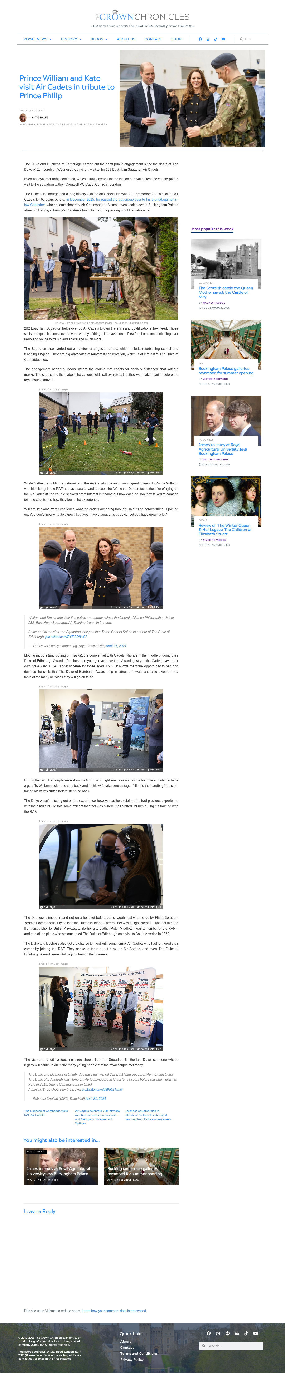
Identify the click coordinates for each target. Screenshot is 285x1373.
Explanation (206, 283)
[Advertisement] (222, 190)
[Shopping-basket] (237, 1333)
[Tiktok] (215, 39)
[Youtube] (223, 39)
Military (29, 124)
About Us (126, 39)
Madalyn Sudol (214, 303)
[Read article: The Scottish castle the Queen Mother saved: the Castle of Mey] (226, 264)
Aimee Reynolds (214, 540)
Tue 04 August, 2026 (215, 308)
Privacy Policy (132, 1359)
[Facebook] (200, 39)
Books (203, 520)
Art (110, 1152)
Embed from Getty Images (53, 389)
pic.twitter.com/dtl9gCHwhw (102, 1089)
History (69, 39)
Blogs (97, 39)
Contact (153, 39)
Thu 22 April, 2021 (31, 110)
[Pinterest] (227, 1333)
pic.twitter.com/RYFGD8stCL (66, 637)
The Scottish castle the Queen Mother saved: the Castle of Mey (226, 293)
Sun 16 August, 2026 (43, 1180)
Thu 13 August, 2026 (215, 545)
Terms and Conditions (139, 1353)
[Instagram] (208, 39)
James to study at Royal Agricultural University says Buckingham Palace (58, 1171)
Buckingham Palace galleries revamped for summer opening (134, 1171)
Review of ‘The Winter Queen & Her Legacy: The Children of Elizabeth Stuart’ (225, 530)
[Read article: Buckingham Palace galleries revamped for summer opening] (226, 345)
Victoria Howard (215, 379)
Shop (176, 39)
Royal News (35, 39)
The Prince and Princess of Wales (81, 124)
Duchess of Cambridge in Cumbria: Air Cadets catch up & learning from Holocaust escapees (148, 1115)
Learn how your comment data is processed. (114, 1311)
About (125, 1341)
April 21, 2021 (116, 646)
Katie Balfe (40, 117)
